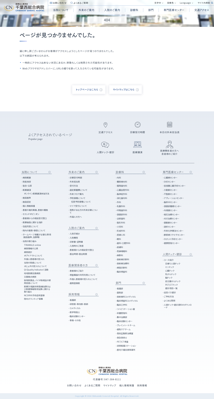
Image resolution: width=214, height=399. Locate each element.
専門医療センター (173, 172)
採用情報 (74, 294)
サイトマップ (109, 385)
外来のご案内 (77, 172)
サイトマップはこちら (124, 89)
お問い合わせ (60, 2)
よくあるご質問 (81, 2)
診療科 (120, 172)
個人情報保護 (126, 385)
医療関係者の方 (78, 265)
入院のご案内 (77, 228)
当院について (29, 172)
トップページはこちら (87, 89)
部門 (118, 283)
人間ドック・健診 (172, 254)
